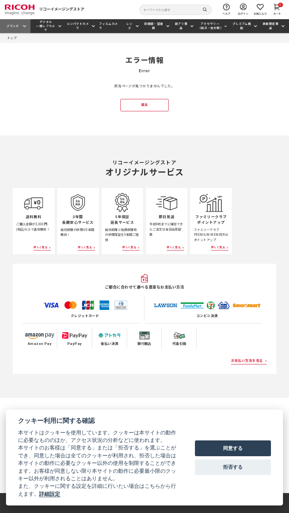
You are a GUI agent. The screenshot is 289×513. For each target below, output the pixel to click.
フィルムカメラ (108, 25)
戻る (144, 105)
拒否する (233, 467)
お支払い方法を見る (247, 361)
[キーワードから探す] (176, 10)
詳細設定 (49, 494)
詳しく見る (40, 247)
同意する (233, 448)
